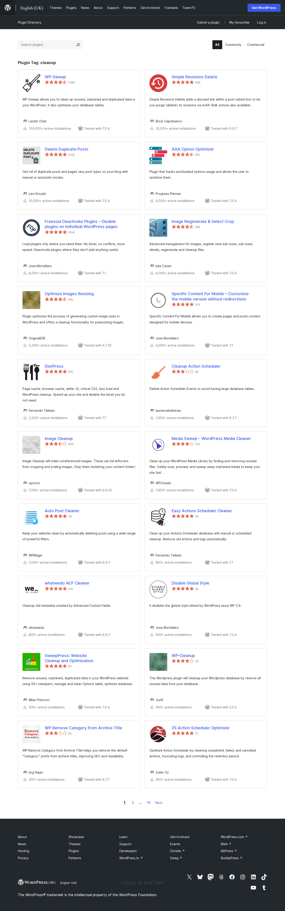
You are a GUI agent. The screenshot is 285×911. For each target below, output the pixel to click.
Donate (177, 851)
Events (175, 844)
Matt (226, 844)
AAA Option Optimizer (193, 149)
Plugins (74, 851)
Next (158, 802)
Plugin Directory (29, 22)
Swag (176, 858)
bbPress (229, 851)
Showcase (76, 837)
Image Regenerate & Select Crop (203, 221)
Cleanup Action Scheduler (196, 366)
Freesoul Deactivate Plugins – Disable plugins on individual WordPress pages (81, 224)
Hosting (23, 851)
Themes (75, 844)
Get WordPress (264, 8)
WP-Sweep (55, 77)
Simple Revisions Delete (194, 77)
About (22, 837)
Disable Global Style (190, 583)
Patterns (75, 858)
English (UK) (68, 883)
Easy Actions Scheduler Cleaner (202, 510)
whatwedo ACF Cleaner (67, 583)
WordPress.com (234, 837)
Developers (128, 851)
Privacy (23, 858)
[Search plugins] (78, 44)
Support (125, 844)
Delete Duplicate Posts (66, 149)
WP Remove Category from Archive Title (83, 728)
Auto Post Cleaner (62, 510)
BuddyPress (231, 858)
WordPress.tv (131, 858)
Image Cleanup (59, 438)
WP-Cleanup (183, 655)
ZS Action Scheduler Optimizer (201, 728)
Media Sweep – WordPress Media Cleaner (211, 438)
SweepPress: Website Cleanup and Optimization (69, 658)
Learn (123, 837)
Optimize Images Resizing (69, 293)
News (22, 844)
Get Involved (179, 837)
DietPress (54, 366)
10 (149, 802)
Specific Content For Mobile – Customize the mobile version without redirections (210, 296)
